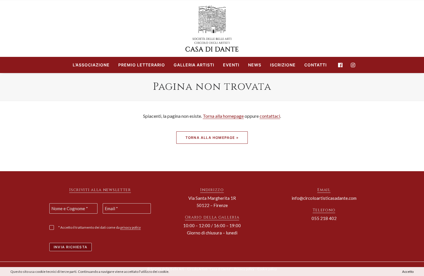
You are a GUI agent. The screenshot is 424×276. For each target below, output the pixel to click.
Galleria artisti (194, 64)
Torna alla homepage (223, 116)
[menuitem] (91, 65)
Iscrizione (283, 64)
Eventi (231, 64)
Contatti (315, 64)
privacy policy (130, 227)
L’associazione (91, 64)
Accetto (408, 271)
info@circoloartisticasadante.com (324, 198)
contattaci (270, 116)
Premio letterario (141, 64)
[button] (341, 65)
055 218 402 (324, 218)
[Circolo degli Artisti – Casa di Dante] (212, 28)
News (254, 64)
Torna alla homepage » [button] (212, 137)
